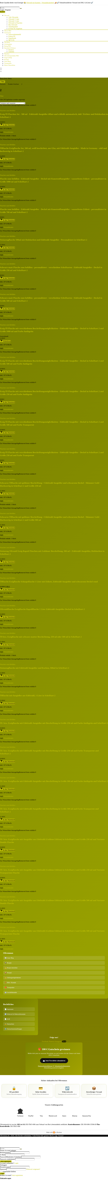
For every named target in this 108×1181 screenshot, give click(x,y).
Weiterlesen (7, 341)
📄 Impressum (9, 1009)
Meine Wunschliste (9, 65)
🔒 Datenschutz (9, 1024)
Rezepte (6, 59)
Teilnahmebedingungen (62, 1066)
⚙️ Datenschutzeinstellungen (13, 1029)
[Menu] (1, 69)
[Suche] (21, 8)
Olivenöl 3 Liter (13, 21)
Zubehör (11, 52)
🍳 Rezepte (8, 963)
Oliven (7, 31)
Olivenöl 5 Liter (13, 19)
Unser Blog (7, 61)
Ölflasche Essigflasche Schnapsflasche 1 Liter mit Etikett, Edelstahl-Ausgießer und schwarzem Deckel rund (49, 581)
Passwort (10, 1157)
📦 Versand (8, 973)
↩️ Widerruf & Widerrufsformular (15, 1014)
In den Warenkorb (9, 125)
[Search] (1, 71)
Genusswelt (7, 32)
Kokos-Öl (11, 36)
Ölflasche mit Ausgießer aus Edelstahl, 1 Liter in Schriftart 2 (27, 695)
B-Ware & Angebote (15, 28)
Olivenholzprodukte (11, 56)
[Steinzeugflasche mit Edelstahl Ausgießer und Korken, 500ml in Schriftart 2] (9, 661)
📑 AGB (7, 1019)
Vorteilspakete (13, 27)
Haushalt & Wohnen (10, 48)
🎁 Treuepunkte (9, 987)
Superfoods (12, 38)
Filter (2, 82)
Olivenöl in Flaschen (15, 23)
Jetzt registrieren (6, 1161)
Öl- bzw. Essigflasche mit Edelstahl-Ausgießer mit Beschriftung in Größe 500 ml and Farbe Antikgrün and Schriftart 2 (54, 781)
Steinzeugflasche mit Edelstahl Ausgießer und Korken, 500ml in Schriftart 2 (34, 668)
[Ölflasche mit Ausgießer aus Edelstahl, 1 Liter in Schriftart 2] (21, 688)
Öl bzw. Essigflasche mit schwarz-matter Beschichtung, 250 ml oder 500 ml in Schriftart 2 (41, 637)
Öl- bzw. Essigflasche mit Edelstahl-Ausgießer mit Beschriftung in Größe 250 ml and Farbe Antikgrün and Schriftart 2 (54, 723)
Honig (7, 46)
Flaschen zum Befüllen (7, 110)
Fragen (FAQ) (8, 57)
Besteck (11, 50)
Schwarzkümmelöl (14, 34)
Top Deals (7, 42)
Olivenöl (6, 15)
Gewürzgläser (8, 44)
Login (2, 1173)
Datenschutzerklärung (45, 1066)
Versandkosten (8, 132)
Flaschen (6, 54)
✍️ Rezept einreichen (11, 968)
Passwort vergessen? (33, 1169)
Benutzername (5, 1152)
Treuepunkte (7, 63)
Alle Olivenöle (13, 17)
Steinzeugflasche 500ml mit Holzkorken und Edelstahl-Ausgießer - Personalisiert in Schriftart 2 (43, 240)
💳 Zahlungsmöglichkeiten (13, 977)
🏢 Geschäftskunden (11, 992)
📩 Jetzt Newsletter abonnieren (54, 1061)
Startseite (2, 84)
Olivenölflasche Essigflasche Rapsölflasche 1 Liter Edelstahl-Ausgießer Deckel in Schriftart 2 (42, 609)
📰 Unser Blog (9, 958)
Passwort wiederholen (7, 1159)
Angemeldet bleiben (9, 1171)
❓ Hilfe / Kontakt (10, 982)
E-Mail (2, 1155)
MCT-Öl (11, 40)
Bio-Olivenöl (12, 25)
